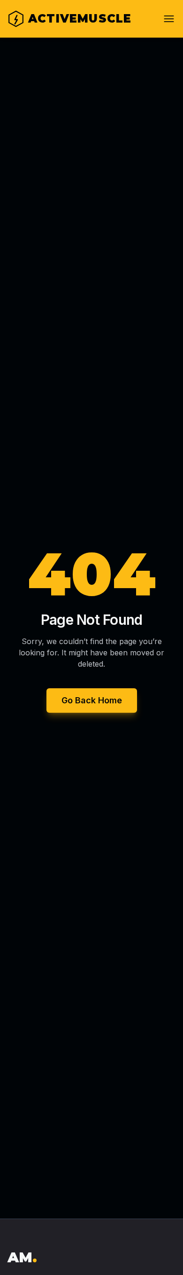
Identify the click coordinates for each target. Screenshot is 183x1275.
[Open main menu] (168, 18)
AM (22, 1257)
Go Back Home (91, 700)
